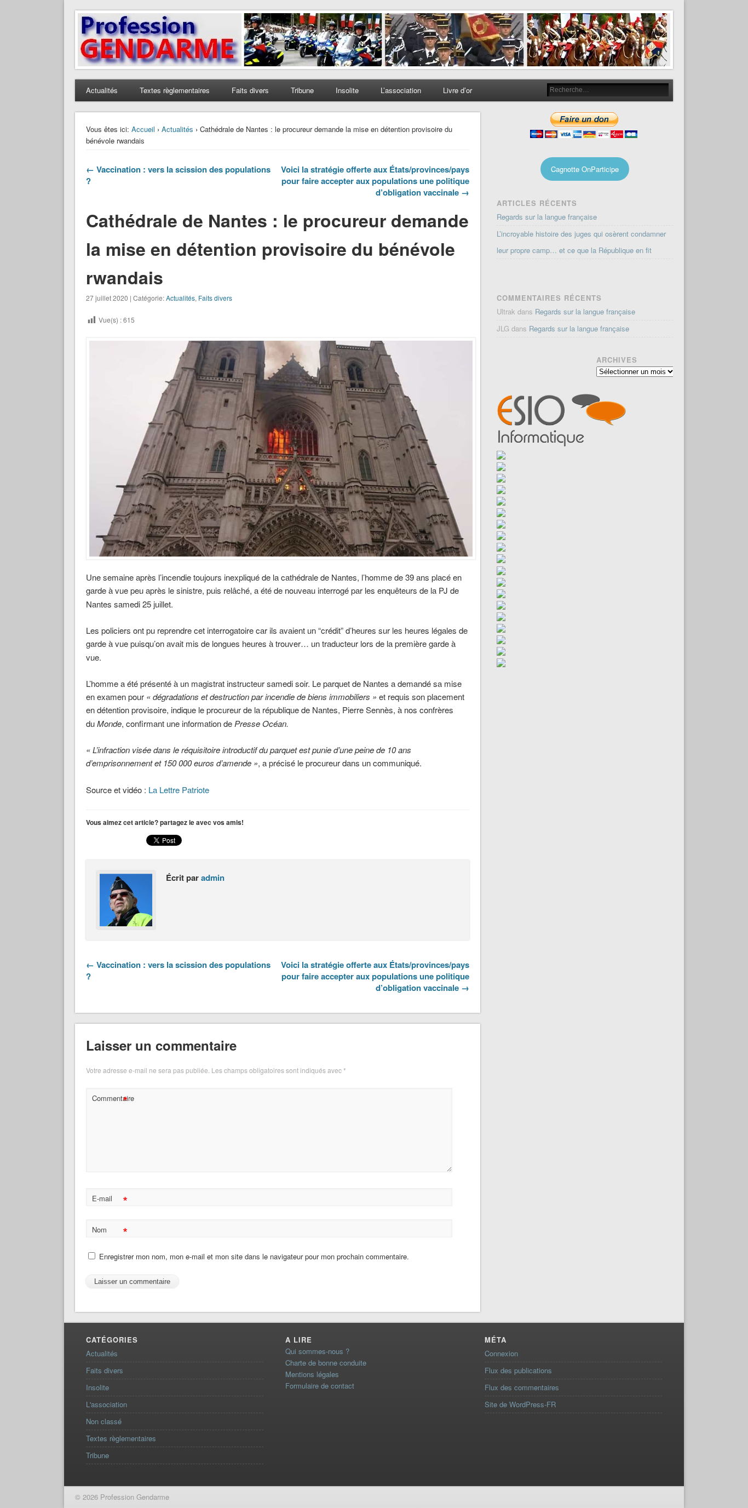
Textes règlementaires (175, 90)
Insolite (347, 90)
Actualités (102, 90)
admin (213, 877)
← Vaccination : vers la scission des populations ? (178, 175)
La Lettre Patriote (178, 789)
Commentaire (111, 1099)
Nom (110, 1231)
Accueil (143, 129)
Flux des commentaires (522, 1387)
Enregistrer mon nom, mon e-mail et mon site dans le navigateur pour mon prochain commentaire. (254, 1256)
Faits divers (250, 90)
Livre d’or (457, 90)
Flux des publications (518, 1370)
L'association (106, 1404)
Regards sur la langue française (547, 216)
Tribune (302, 90)
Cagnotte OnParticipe (585, 169)
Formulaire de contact (319, 1385)
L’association (401, 90)
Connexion (501, 1353)
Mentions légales (312, 1374)
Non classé (104, 1421)
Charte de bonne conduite (325, 1362)
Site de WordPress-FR (520, 1404)
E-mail (110, 1199)
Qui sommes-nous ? (317, 1351)
